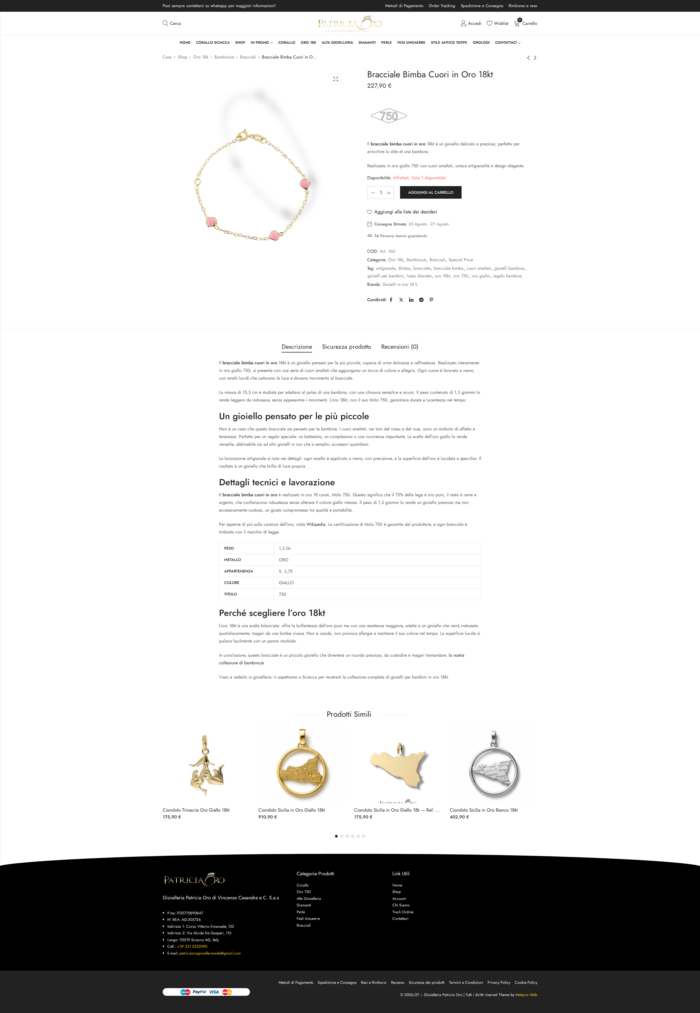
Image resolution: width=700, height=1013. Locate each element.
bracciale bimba (448, 268)
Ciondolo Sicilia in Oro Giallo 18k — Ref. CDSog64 (404, 810)
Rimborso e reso (523, 6)
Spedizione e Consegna (482, 6)
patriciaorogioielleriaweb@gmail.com (210, 953)
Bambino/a (224, 57)
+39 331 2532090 (192, 946)
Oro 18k (200, 57)
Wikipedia (316, 524)
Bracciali (248, 57)
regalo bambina (507, 276)
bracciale (421, 268)
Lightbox (336, 79)
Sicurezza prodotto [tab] (346, 346)
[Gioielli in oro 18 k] (388, 115)
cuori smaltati (479, 268)
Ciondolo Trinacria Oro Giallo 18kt (196, 810)
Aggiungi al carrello (430, 192)
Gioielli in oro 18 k (400, 284)
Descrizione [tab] (297, 346)
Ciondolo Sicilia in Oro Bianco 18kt (484, 810)
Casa (167, 57)
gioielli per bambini (386, 276)
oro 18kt (442, 276)
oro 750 (460, 276)
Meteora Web (526, 994)
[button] (363, 836)
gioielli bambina (509, 268)
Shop (182, 57)
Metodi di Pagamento (404, 6)
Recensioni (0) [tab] (399, 346)
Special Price (461, 260)
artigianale (385, 268)
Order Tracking (442, 6)
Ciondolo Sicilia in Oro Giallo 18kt (291, 810)
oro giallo (481, 276)
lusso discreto (419, 276)
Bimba (404, 268)
